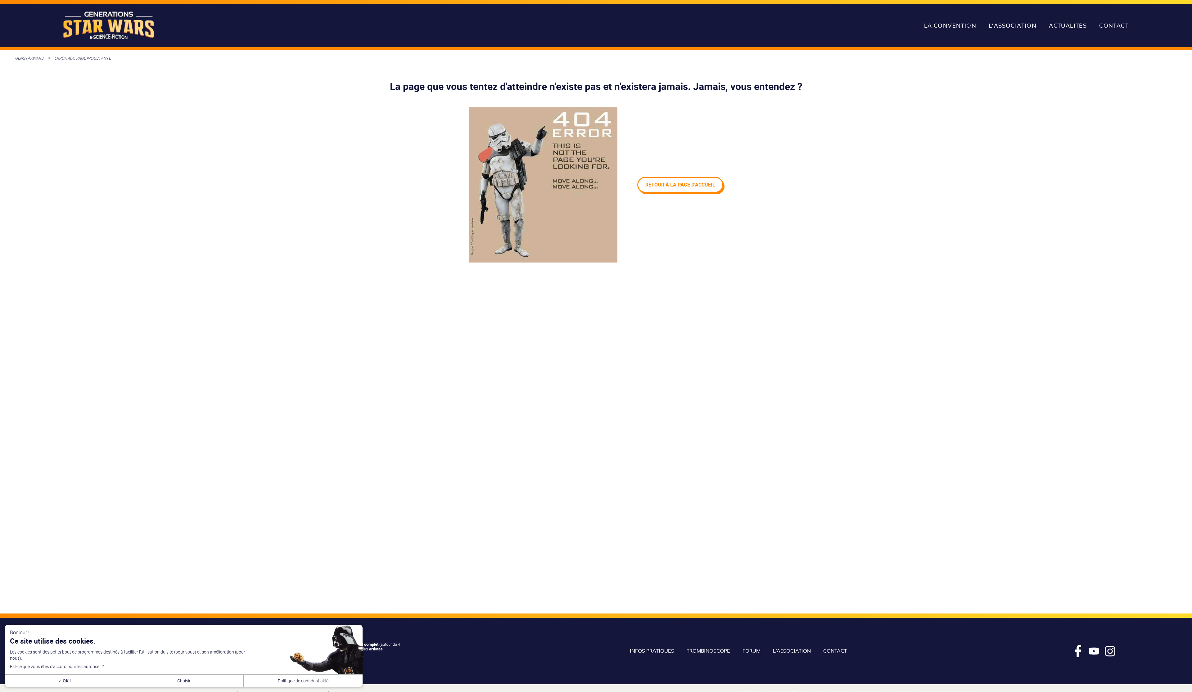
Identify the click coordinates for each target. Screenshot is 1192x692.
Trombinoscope (708, 651)
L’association (1012, 26)
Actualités (1068, 26)
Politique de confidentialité (303, 681)
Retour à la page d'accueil (680, 184)
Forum (752, 651)
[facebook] (1077, 651)
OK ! (66, 681)
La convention (950, 26)
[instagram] (1110, 651)
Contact (1114, 26)
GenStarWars (29, 58)
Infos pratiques (652, 651)
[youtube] (1093, 651)
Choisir (184, 681)
